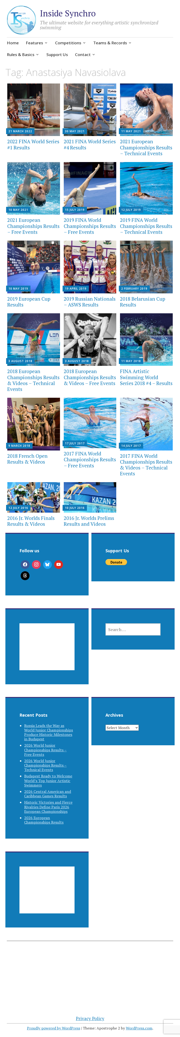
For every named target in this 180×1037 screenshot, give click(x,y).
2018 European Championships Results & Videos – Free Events (90, 377)
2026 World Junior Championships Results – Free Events (45, 750)
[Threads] (25, 575)
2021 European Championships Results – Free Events (33, 226)
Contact (83, 54)
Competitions (68, 42)
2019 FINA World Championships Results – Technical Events (146, 226)
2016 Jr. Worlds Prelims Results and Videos (89, 521)
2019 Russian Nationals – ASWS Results (90, 301)
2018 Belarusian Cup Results (142, 301)
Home (13, 42)
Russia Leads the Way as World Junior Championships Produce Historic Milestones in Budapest (48, 732)
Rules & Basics (20, 54)
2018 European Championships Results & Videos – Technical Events (33, 380)
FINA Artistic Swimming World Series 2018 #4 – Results (146, 377)
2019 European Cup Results (28, 301)
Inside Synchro (68, 13)
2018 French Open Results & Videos (27, 459)
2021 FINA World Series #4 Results (90, 144)
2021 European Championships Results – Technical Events (146, 147)
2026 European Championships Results (44, 820)
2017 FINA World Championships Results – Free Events (90, 459)
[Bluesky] (47, 564)
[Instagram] (36, 564)
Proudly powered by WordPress (53, 1028)
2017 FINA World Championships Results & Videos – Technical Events (146, 465)
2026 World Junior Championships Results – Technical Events (45, 765)
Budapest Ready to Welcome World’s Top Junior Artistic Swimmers (48, 780)
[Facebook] (25, 564)
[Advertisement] (47, 652)
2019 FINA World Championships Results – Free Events (90, 226)
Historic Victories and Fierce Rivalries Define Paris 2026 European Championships (48, 807)
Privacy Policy (90, 1018)
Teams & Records (110, 42)
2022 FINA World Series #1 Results (33, 144)
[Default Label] (58, 564)
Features (34, 42)
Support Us (57, 54)
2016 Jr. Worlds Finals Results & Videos (31, 521)
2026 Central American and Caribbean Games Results (47, 794)
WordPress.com (139, 1028)
